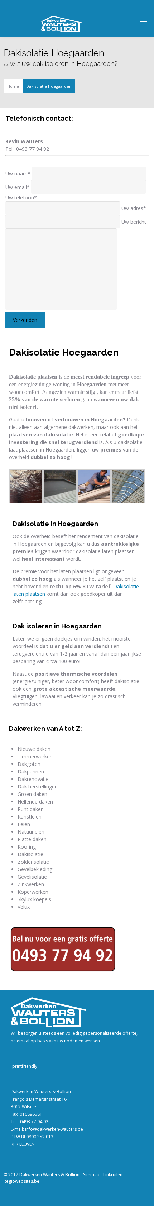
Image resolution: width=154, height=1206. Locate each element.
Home (13, 86)
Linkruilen (112, 1175)
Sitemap (91, 1175)
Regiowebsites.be (21, 1181)
